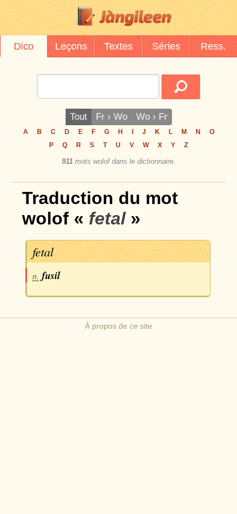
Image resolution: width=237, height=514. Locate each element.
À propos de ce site (118, 326)
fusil (51, 275)
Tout (78, 116)
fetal (43, 251)
